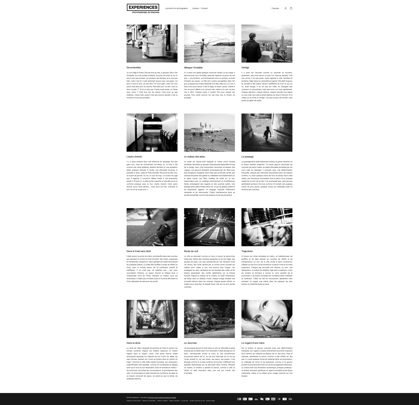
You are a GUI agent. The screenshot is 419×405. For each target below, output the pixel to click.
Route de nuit (191, 251)
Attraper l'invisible (193, 67)
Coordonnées (184, 400)
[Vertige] (266, 44)
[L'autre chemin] (152, 133)
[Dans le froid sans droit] (152, 227)
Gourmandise (134, 67)
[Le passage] (266, 133)
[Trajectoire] (266, 227)
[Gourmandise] (152, 44)
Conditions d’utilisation (162, 400)
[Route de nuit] (209, 227)
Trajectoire (247, 251)
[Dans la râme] (152, 319)
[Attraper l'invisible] (209, 44)
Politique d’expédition (174, 400)
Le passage (247, 156)
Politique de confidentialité (148, 400)
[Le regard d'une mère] (266, 319)
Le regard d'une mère (252, 342)
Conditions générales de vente (197, 400)
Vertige (245, 67)
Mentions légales (210, 400)
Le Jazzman (190, 342)
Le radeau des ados (194, 156)
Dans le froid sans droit (139, 251)
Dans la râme (133, 342)
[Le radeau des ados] (209, 133)
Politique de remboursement (134, 400)
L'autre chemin (134, 156)
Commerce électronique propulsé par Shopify (162, 397)
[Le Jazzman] (209, 319)
